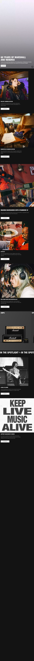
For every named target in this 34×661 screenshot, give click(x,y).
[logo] (3, 3)
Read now (5, 393)
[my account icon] (29, 4)
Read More (5, 441)
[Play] (32, 67)
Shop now (5, 108)
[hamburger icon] (31, 4)
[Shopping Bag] (30, 4)
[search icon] (27, 4)
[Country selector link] (31, 2)
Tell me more (3, 65)
